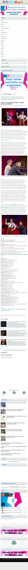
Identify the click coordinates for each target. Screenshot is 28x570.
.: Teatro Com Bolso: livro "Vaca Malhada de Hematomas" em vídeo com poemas (15, 410)
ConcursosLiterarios (5, 28)
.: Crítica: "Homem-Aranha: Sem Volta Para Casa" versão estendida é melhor (17, 322)
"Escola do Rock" (11, 138)
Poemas (2, 46)
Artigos (2, 24)
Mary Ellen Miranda (19, 96)
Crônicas (2, 34)
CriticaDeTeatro (4, 32)
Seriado (2, 48)
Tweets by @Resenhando (14, 461)
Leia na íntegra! (4, 346)
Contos (2, 30)
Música (2, 42)
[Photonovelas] (14, 393)
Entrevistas (3, 36)
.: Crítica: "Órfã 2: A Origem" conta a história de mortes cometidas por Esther (16, 331)
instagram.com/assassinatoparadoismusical (16, 126)
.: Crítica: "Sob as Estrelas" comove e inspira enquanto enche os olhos (15, 423)
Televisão (3, 54)
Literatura (3, 40)
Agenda (2, 20)
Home (2, 96)
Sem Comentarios (19, 105)
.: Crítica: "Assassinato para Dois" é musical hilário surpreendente (12, 103)
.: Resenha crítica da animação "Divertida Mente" (16, 402)
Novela (2, 44)
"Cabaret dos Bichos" (11, 208)
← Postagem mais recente (7, 350)
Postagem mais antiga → (21, 350)
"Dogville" (14, 207)
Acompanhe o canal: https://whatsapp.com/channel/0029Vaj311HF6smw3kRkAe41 (14, 487)
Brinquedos (3, 26)
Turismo (2, 56)
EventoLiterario (4, 38)
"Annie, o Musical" (12, 135)
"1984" (10, 207)
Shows (2, 50)
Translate (25, 63)
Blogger (17, 390)
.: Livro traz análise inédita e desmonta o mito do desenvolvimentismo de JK (11, 454)
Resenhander (4, 98)
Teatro (2, 52)
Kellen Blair (14, 204)
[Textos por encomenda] (14, 14)
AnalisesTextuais (4, 22)
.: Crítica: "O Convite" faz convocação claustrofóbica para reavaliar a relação (14, 430)
